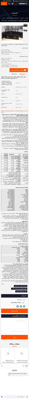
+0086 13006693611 (7, 1)
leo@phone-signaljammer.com (21, 1)
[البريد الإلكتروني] (18, 306)
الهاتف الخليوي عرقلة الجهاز (20, 286)
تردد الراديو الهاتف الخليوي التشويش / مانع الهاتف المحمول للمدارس (8, 361)
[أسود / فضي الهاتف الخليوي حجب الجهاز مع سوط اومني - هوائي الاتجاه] (12, 33)
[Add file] (27, 396)
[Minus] (2, 366)
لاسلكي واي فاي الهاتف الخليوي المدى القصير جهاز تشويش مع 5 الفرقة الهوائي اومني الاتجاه (21, 361)
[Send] (2, 396)
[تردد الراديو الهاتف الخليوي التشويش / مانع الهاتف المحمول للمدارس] (7, 353)
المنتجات (21, 18)
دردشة (4, 3)
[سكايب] (24, 306)
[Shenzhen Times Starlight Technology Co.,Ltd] (22, 3)
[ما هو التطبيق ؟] (20, 306)
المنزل (26, 18)
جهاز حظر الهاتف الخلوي (21, 291)
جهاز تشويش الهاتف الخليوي (12, 18)
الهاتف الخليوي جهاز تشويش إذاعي (19, 288)
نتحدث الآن (14, 311)
